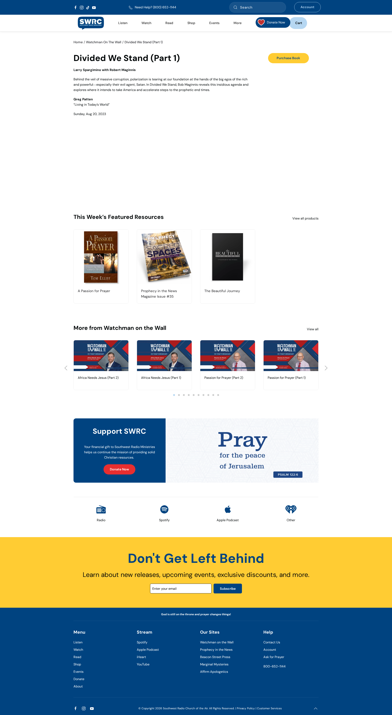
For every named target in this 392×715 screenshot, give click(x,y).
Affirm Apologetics (214, 672)
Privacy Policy (246, 708)
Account (307, 7)
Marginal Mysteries (214, 664)
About (78, 686)
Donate (79, 679)
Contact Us (271, 642)
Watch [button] (146, 23)
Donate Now (119, 469)
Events (79, 672)
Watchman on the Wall (217, 642)
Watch (78, 649)
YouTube (143, 664)
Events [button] (214, 23)
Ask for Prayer (273, 657)
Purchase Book (288, 58)
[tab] (174, 395)
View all (312, 329)
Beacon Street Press (215, 657)
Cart (298, 23)
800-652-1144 (274, 666)
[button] (65, 368)
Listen (122, 23)
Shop (191, 23)
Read (77, 657)
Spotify (142, 642)
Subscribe (228, 588)
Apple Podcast (148, 649)
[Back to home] (91, 23)
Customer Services (269, 708)
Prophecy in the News (216, 649)
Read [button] (169, 23)
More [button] (238, 23)
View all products (305, 218)
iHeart (141, 657)
